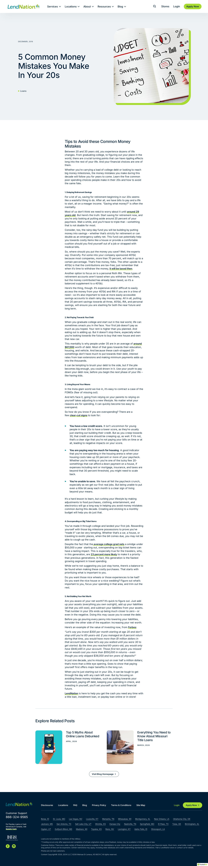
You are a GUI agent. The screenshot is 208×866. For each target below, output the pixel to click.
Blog (120, 6)
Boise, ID (45, 819)
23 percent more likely (104, 554)
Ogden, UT (46, 829)
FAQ (75, 805)
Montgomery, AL (142, 819)
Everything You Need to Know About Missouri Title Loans (139, 747)
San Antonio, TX (64, 824)
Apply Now (191, 805)
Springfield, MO (147, 824)
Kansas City (115, 824)
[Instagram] (14, 846)
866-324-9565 (17, 817)
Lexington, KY (124, 829)
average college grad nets (108, 544)
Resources (104, 6)
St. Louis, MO (59, 819)
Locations (71, 6)
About (87, 6)
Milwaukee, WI (124, 819)
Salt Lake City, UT (83, 824)
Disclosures (47, 805)
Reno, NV (109, 829)
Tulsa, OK (176, 824)
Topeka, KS (96, 829)
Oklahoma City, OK (181, 819)
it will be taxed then (121, 268)
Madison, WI (81, 829)
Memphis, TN (108, 819)
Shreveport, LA (158, 829)
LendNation (71, 693)
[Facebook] (8, 846)
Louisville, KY (92, 819)
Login (176, 6)
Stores (165, 6)
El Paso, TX (163, 824)
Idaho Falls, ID (140, 829)
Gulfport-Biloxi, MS (63, 829)
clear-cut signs (78, 415)
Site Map (140, 805)
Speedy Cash (11, 829)
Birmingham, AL (192, 824)
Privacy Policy (99, 805)
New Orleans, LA (161, 819)
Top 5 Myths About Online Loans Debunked (68, 747)
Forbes (132, 627)
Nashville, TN (130, 824)
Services (52, 6)
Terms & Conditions (121, 805)
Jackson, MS (47, 824)
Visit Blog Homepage (103, 774)
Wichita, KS (100, 824)
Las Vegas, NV (75, 819)
